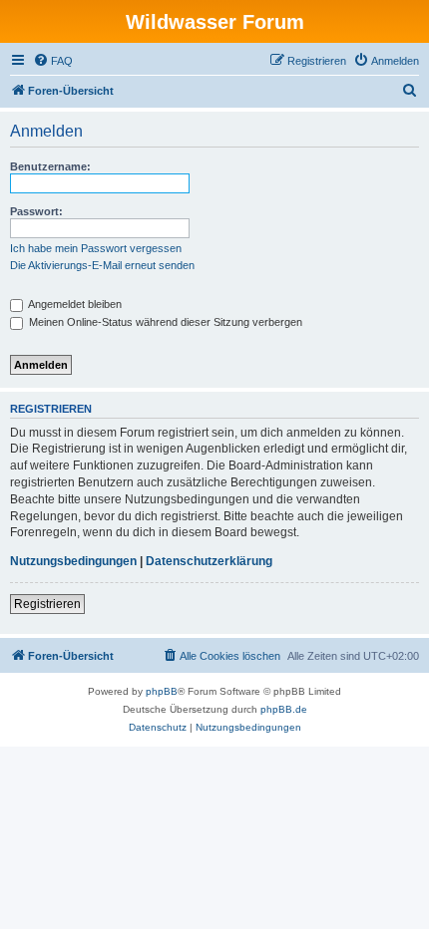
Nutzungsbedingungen (73, 561)
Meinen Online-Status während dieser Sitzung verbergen (164, 322)
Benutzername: (50, 166)
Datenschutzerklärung (209, 561)
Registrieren (47, 604)
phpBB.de (283, 709)
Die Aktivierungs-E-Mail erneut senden (102, 265)
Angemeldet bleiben (74, 304)
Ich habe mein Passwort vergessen (96, 248)
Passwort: (36, 211)
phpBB (162, 691)
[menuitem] (53, 61)
